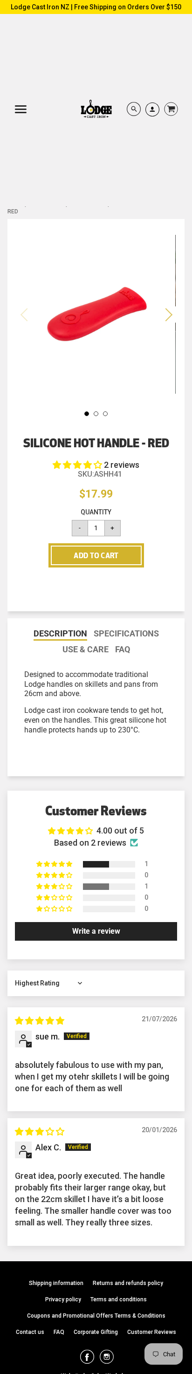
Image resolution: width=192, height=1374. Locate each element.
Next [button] (167, 314)
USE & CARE (85, 649)
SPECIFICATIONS (126, 633)
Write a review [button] (96, 931)
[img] (39, 1020)
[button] (78, 465)
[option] (95, 314)
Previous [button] (24, 314)
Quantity (96, 512)
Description (60, 633)
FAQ (122, 649)
